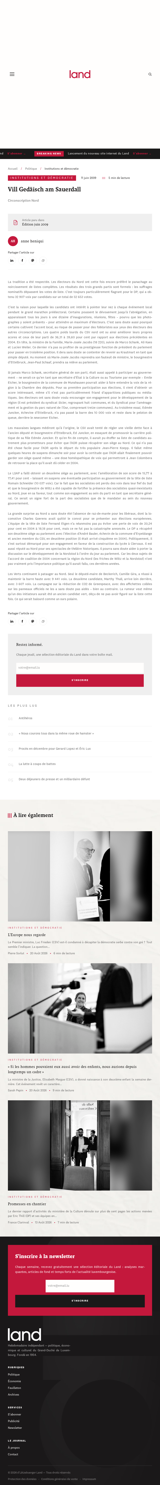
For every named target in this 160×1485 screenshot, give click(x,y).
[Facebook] (22, 261)
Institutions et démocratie (62, 168)
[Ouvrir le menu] (12, 74)
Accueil (13, 168)
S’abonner (14, 1414)
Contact (13, 1454)
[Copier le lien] (43, 261)
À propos (14, 1447)
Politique (31, 168)
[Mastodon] (33, 261)
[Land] (24, 1334)
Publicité (13, 1421)
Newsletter (15, 1427)
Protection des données (22, 1479)
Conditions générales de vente (59, 1479)
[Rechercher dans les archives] (150, 74)
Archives (13, 1394)
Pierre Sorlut (16, 953)
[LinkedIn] (12, 261)
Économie (14, 1381)
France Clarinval (18, 1222)
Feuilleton (14, 1388)
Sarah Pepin (15, 1090)
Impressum (89, 1479)
